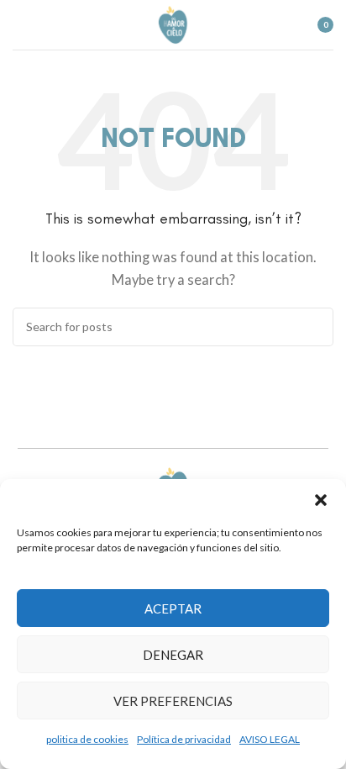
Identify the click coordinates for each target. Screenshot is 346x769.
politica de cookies (87, 739)
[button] (320, 500)
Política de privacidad (184, 739)
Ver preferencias (173, 700)
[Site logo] (173, 22)
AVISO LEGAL (269, 739)
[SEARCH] (314, 327)
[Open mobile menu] (19, 25)
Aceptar (173, 608)
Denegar (173, 654)
